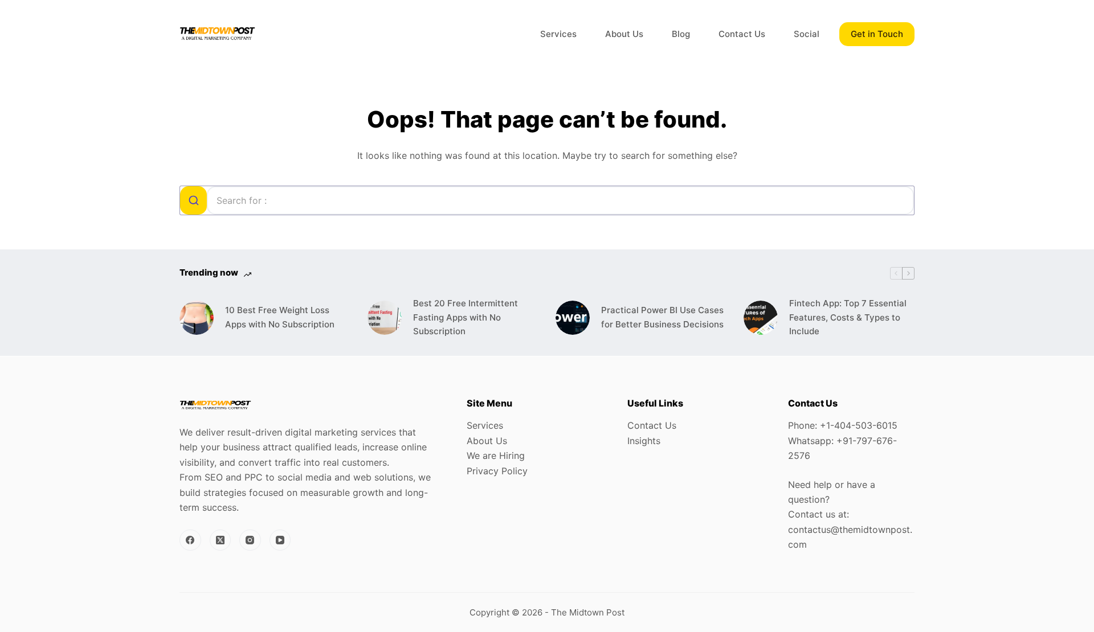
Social (806, 33)
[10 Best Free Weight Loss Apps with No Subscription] (196, 318)
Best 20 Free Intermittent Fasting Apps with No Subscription (465, 317)
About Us (624, 33)
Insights (643, 440)
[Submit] (193, 200)
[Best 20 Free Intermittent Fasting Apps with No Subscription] (385, 318)
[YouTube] (280, 540)
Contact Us (742, 33)
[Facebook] (190, 540)
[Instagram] (250, 540)
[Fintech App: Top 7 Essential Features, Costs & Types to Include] (761, 318)
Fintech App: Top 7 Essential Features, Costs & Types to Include (848, 317)
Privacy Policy (497, 471)
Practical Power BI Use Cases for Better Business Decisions (662, 317)
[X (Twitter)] (220, 540)
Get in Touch (877, 33)
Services (558, 33)
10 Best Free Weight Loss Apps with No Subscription (279, 317)
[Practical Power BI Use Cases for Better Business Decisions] (573, 318)
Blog (681, 33)
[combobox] (547, 200)
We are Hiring (496, 455)
